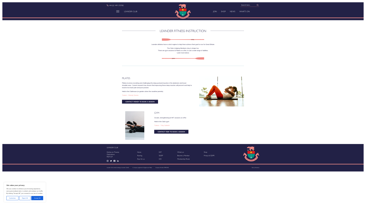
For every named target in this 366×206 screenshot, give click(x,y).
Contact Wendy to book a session (140, 102)
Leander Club (130, 11)
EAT (160, 152)
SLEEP (161, 155)
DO (160, 159)
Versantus (257, 167)
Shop (223, 11)
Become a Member (183, 155)
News (232, 11)
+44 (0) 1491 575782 (116, 5)
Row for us (141, 159)
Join (215, 11)
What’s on (180, 152)
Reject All (25, 198)
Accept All (37, 198)
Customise (12, 198)
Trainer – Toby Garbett (162, 125)
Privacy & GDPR (209, 155)
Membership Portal (183, 159)
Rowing (139, 155)
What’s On (244, 11)
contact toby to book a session (171, 132)
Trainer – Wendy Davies (130, 95)
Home (139, 152)
